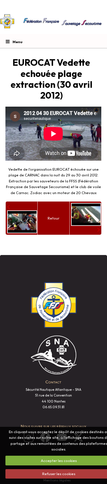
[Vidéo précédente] (21, 218)
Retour (53, 218)
